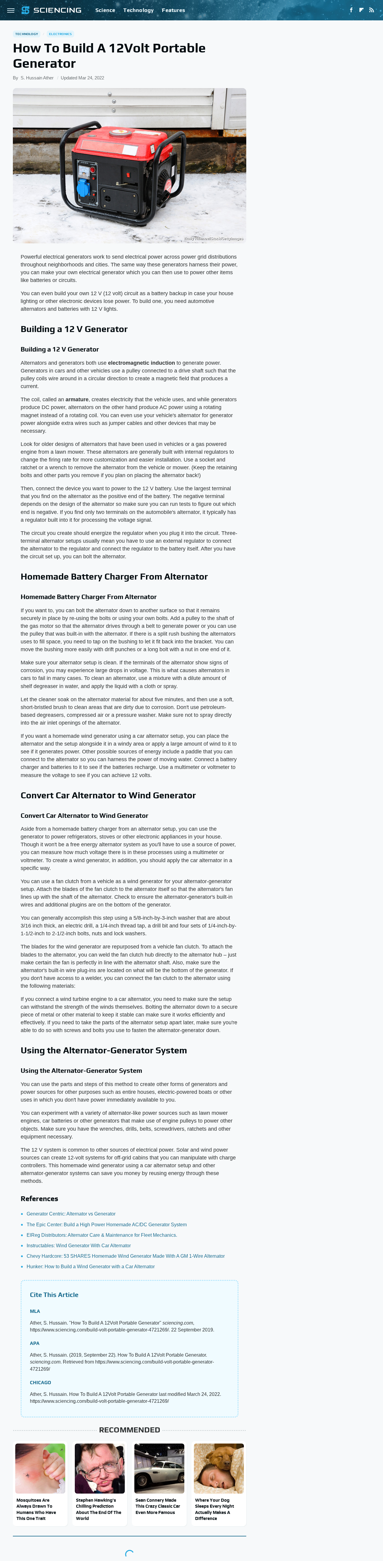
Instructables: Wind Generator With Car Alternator (79, 1245)
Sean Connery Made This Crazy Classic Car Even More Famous (158, 1506)
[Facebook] (351, 10)
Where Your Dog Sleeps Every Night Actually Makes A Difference (214, 1509)
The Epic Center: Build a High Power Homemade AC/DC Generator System (107, 1224)
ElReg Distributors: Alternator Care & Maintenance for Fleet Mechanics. (102, 1235)
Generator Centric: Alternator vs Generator (71, 1213)
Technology (138, 10)
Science (105, 10)
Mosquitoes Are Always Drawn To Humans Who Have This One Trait (36, 1509)
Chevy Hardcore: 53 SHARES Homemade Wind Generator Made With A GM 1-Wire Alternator (126, 1256)
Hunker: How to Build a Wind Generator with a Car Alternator (91, 1266)
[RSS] (371, 10)
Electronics (60, 34)
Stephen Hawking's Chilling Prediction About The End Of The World (98, 1509)
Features (173, 10)
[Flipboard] (361, 10)
